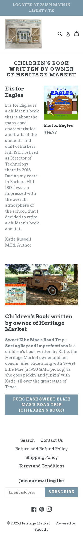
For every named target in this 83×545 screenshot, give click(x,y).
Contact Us (51, 440)
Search (27, 440)
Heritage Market (35, 523)
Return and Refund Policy (41, 448)
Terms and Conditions (41, 466)
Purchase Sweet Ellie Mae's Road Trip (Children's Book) (41, 405)
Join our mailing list (41, 480)
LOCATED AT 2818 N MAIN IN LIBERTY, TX (42, 8)
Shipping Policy (41, 457)
